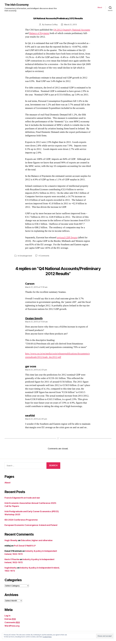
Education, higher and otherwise (36, 540)
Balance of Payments (39, 33)
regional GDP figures (67, 237)
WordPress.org (12, 626)
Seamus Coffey (51, 24)
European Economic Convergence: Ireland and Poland (31, 525)
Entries (10, 619)
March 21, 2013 (70, 24)
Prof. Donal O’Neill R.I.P (24, 545)
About (100, 7)
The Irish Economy (17, 4)
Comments (12, 622)
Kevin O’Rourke (12, 559)
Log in (7, 615)
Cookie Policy (47, 637)
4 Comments (44, 256)
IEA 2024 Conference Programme (21, 520)
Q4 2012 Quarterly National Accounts (71, 29)
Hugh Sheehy (11, 540)
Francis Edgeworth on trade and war (22, 498)
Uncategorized (25, 256)
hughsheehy (11, 568)
